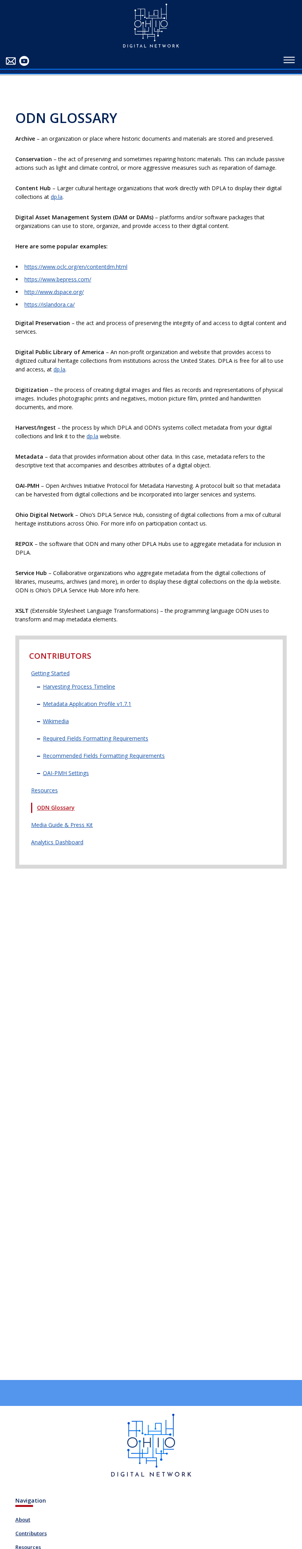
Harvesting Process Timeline (79, 686)
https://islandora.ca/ (49, 304)
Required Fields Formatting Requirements (95, 738)
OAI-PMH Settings (66, 773)
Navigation (30, 1500)
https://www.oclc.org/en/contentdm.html (75, 266)
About (22, 1519)
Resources (44, 790)
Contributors (31, 1533)
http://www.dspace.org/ (54, 292)
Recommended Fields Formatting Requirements (104, 755)
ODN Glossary (56, 807)
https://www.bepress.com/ (57, 279)
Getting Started (50, 673)
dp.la (57, 196)
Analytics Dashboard (57, 842)
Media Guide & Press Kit (62, 825)
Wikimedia (56, 721)
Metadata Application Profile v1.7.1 (87, 703)
